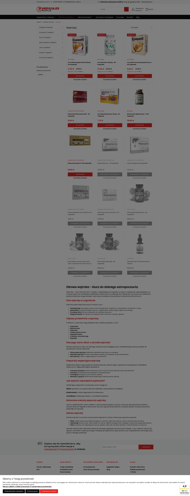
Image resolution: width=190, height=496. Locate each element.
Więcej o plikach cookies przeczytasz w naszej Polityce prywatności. (27, 487)
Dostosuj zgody (32, 491)
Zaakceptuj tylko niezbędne (14, 491)
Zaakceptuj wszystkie (49, 491)
